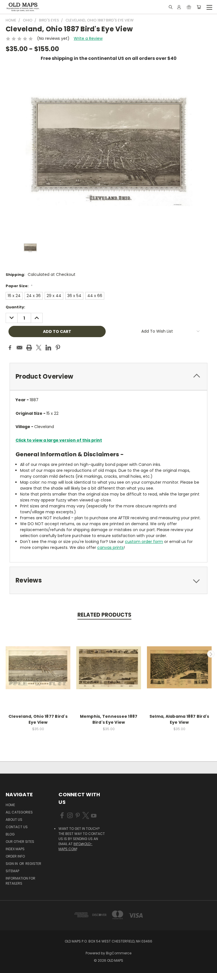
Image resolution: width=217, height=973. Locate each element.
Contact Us (17, 826)
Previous (6, 654)
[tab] (108, 376)
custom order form (144, 541)
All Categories (19, 812)
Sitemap (12, 871)
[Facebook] (10, 347)
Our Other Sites (20, 841)
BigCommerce (118, 953)
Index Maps (15, 849)
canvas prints (110, 547)
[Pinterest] (58, 347)
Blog (10, 834)
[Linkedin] (48, 347)
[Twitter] (39, 347)
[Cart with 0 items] (199, 7)
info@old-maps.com (75, 846)
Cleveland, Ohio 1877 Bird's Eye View (38, 719)
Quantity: (15, 307)
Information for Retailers (20, 881)
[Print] (29, 347)
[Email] (19, 347)
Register (33, 863)
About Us (14, 819)
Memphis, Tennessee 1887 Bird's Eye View (109, 719)
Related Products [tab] (104, 615)
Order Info (15, 856)
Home (10, 804)
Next (210, 654)
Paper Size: (19, 286)
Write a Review (88, 38)
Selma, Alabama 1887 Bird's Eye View (179, 719)
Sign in (12, 863)
